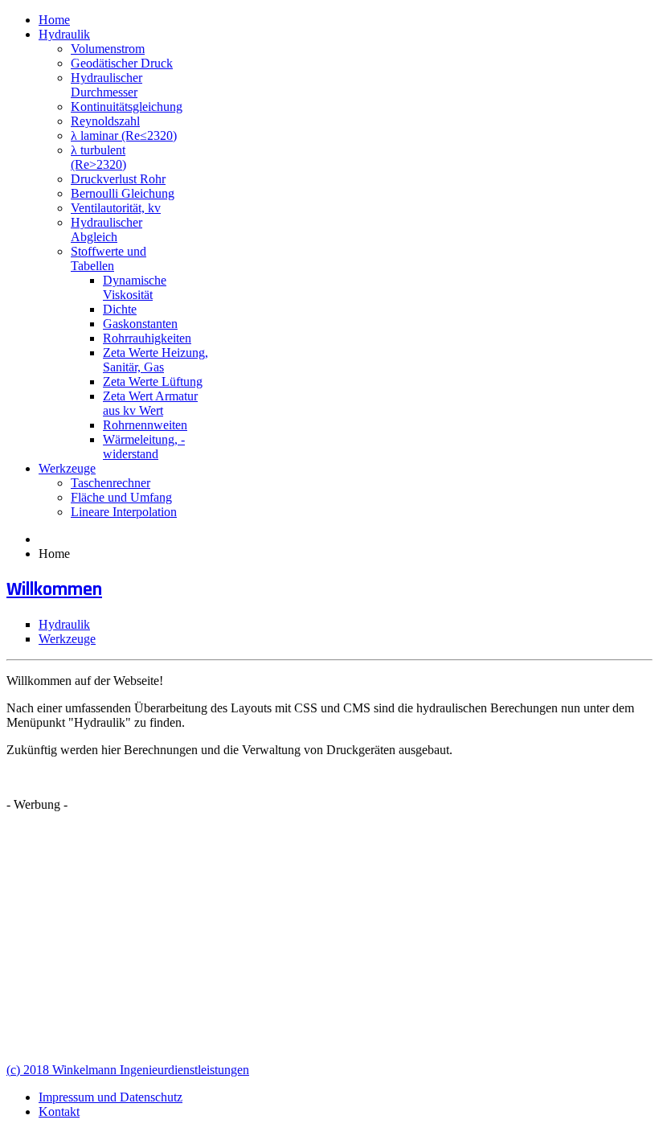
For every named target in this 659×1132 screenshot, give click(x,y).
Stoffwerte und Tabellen (108, 258)
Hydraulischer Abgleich (106, 229)
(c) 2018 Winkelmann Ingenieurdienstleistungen (127, 1070)
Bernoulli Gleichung (122, 193)
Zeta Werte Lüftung (153, 381)
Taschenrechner (110, 483)
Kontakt (59, 1111)
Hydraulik (64, 34)
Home (54, 20)
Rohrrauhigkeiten (147, 338)
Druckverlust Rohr (118, 179)
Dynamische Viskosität (134, 287)
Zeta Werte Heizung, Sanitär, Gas (155, 360)
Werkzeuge (67, 468)
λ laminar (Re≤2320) (124, 135)
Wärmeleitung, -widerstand (144, 447)
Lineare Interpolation (124, 512)
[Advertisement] (329, 937)
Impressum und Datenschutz (110, 1097)
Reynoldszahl (105, 121)
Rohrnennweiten (145, 425)
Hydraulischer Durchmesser (106, 85)
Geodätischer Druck (122, 63)
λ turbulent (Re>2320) (98, 157)
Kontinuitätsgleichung (126, 106)
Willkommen (54, 589)
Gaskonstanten (140, 323)
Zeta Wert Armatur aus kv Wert (150, 403)
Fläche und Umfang (121, 497)
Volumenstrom (108, 48)
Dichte (120, 309)
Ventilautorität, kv (116, 208)
